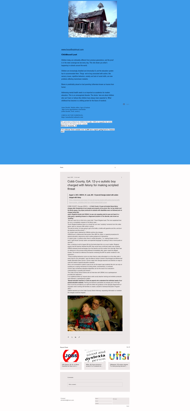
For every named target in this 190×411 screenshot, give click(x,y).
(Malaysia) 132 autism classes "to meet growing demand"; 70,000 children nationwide (119, 365)
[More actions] (121, 177)
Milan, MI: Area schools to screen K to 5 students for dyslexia (93, 365)
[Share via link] (79, 337)
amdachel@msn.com (67, 400)
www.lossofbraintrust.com (72, 49)
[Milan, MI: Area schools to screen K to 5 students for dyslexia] (95, 356)
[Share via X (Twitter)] (72, 337)
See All (128, 347)
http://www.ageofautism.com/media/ (74, 109)
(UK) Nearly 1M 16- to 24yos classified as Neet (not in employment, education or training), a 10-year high (70, 365)
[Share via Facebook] (68, 337)
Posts (61, 167)
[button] (115, 167)
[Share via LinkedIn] (75, 337)
